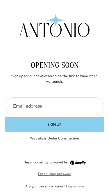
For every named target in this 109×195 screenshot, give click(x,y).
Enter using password (54, 174)
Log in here (75, 186)
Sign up (54, 124)
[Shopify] (78, 162)
